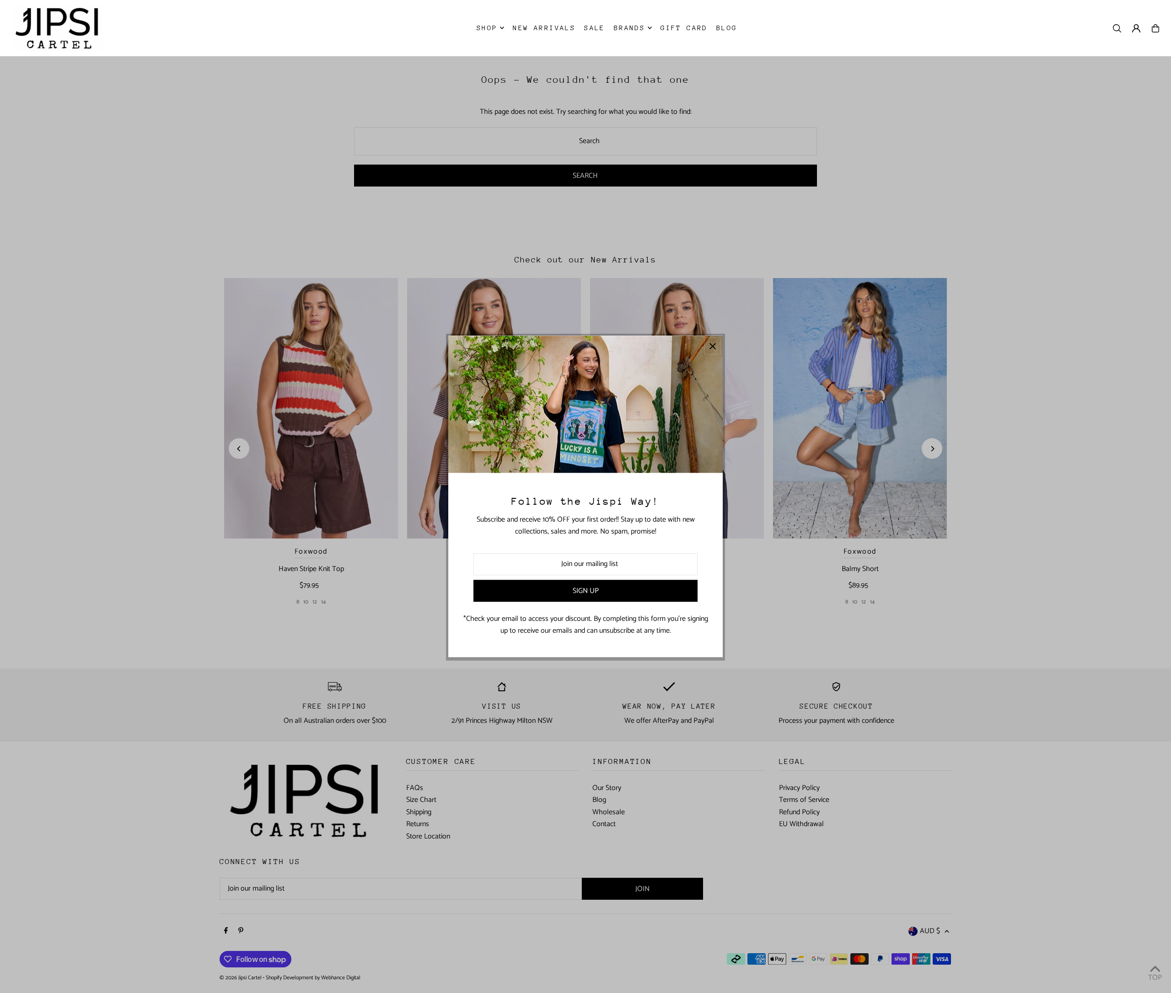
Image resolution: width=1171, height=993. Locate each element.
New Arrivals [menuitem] (544, 28)
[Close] (712, 346)
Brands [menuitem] (629, 28)
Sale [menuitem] (594, 28)
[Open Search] (1117, 28)
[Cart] (1155, 28)
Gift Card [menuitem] (684, 28)
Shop (487, 28)
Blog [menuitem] (726, 28)
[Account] (1136, 28)
